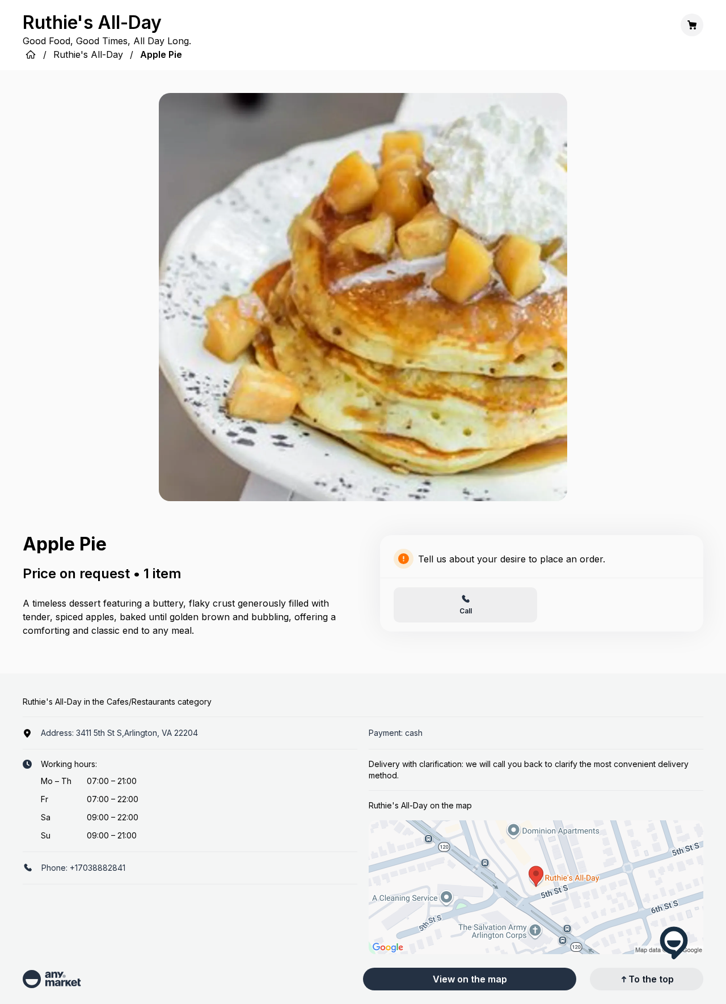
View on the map (470, 979)
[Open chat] (674, 943)
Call (465, 611)
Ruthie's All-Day (88, 54)
